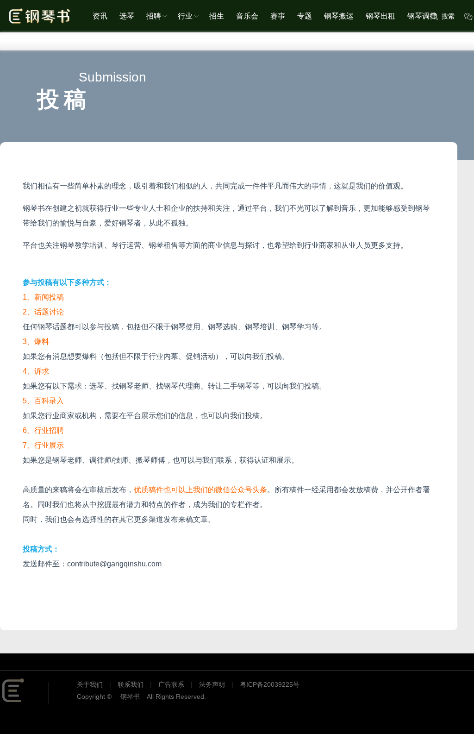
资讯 (100, 16)
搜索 (448, 16)
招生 (216, 16)
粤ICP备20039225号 (269, 684)
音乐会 (247, 16)
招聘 (153, 16)
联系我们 (130, 684)
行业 (185, 16)
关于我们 (90, 684)
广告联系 (171, 684)
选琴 (126, 16)
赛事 (277, 16)
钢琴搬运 (339, 16)
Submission (112, 77)
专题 (304, 16)
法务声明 (212, 684)
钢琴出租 (380, 16)
